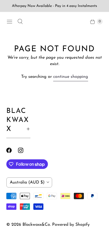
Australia (27, 182)
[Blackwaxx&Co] (54, 21)
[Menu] (9, 21)
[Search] (20, 21)
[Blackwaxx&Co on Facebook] (12, 150)
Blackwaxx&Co (36, 225)
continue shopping (70, 77)
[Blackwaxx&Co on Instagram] (24, 150)
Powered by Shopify (71, 225)
